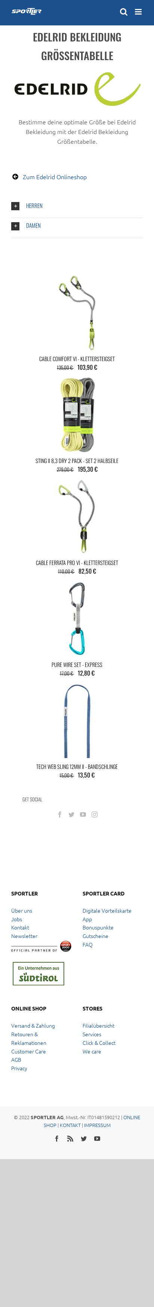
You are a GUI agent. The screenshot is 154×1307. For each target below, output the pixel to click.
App (87, 919)
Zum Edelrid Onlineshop (55, 177)
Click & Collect (99, 1042)
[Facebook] (60, 814)
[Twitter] (71, 814)
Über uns (21, 910)
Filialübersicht (98, 1025)
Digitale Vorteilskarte (107, 910)
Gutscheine (95, 936)
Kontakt (20, 927)
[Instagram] (95, 814)
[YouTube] (83, 814)
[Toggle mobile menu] (139, 12)
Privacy (19, 1068)
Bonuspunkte (98, 927)
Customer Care (28, 1051)
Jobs (16, 919)
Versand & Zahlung (33, 1025)
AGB (16, 1059)
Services (92, 1034)
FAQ (88, 944)
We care (92, 1051)
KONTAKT (70, 1125)
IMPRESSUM (97, 1125)
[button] (77, 206)
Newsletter (24, 936)
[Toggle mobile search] (123, 12)
